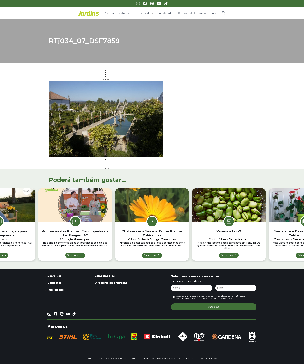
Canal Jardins (165, 13)
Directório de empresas (111, 282)
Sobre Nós (54, 275)
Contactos (54, 282)
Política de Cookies (139, 358)
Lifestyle (145, 13)
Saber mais (73, 255)
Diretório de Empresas (192, 13)
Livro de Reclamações (207, 358)
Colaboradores (105, 275)
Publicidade (56, 289)
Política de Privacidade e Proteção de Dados (209, 298)
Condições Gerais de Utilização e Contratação (172, 358)
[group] (66, 337)
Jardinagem (125, 13)
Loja (213, 13)
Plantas (109, 13)
